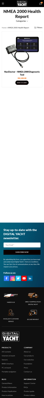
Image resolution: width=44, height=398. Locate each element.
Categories (21, 21)
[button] (22, 83)
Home (4, 28)
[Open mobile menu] (3, 3)
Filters (39, 28)
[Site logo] (22, 3)
